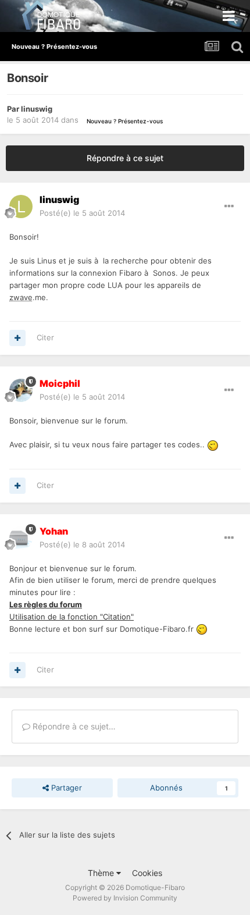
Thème (102, 873)
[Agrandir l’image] (213, 444)
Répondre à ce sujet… (73, 726)
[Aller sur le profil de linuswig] (21, 206)
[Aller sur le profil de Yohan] (21, 538)
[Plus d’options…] (229, 206)
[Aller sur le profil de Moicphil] (21, 390)
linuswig (36, 108)
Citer (45, 337)
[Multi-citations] (17, 338)
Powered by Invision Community (125, 897)
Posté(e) (82, 213)
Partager (65, 787)
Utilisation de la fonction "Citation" (71, 616)
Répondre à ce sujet (125, 158)
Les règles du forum (45, 604)
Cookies (147, 873)
